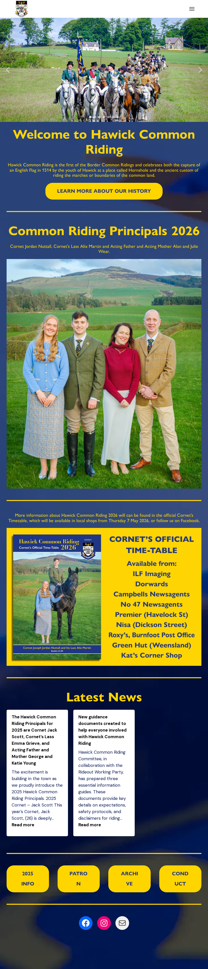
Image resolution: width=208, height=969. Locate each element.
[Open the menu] (191, 8)
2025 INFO (27, 878)
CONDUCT (180, 878)
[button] (8, 70)
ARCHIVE (129, 878)
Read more (23, 825)
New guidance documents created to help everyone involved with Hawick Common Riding (102, 730)
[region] (104, 70)
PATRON (79, 878)
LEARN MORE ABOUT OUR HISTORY (104, 191)
